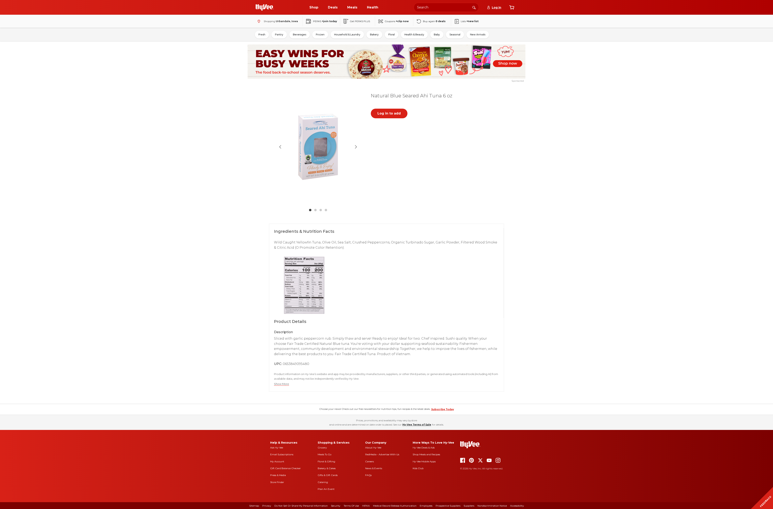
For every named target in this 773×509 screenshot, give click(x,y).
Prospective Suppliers (448, 505)
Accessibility (517, 505)
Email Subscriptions (281, 454)
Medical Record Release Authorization (394, 505)
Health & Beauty (414, 34)
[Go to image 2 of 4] (315, 210)
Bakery (374, 34)
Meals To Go (324, 454)
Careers (369, 461)
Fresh (261, 34)
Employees (426, 505)
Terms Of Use (351, 505)
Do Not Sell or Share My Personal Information (301, 505)
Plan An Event (326, 488)
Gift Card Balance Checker (285, 468)
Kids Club (418, 468)
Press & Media (278, 475)
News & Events (373, 468)
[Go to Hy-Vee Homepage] (265, 7)
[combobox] (446, 7)
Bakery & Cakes (327, 468)
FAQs (368, 475)
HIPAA (366, 505)
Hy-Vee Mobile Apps (424, 461)
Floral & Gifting (326, 461)
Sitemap (254, 505)
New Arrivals (477, 34)
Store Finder (277, 482)
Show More (281, 383)
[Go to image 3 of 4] (320, 210)
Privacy (266, 505)
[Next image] (355, 146)
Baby (437, 34)
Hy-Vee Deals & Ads (424, 447)
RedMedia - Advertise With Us (382, 454)
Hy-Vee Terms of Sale (416, 424)
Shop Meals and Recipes (426, 454)
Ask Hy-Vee (276, 447)
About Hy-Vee (373, 447)
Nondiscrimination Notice (492, 505)
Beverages (299, 34)
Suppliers (469, 505)
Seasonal (455, 34)
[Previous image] (280, 146)
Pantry (279, 34)
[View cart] (511, 7)
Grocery (322, 447)
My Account (277, 461)
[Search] (474, 7)
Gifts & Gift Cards (328, 475)
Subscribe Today (442, 409)
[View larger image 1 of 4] (318, 146)
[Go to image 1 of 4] (310, 210)
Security (335, 505)
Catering (323, 482)
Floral (391, 34)
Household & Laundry (347, 34)
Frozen (320, 34)
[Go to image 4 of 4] (326, 210)
